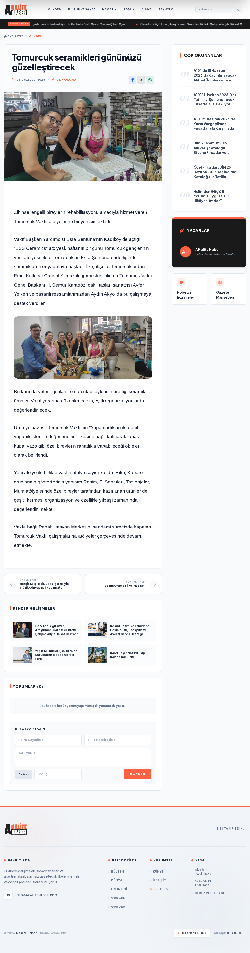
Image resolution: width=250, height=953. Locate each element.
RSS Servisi (162, 889)
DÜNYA (116, 880)
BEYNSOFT (236, 933)
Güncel (118, 898)
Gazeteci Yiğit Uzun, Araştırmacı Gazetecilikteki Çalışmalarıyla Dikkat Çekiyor (177, 24)
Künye (158, 871)
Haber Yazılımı (194, 933)
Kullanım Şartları (203, 882)
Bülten (117, 871)
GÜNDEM (35, 36)
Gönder (137, 774)
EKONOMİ (119, 889)
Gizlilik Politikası (204, 872)
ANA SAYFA (15, 36)
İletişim (159, 880)
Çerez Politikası (209, 893)
